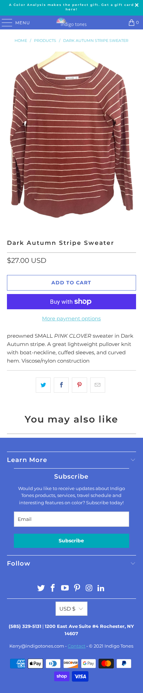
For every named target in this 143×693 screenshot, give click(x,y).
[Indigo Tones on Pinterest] (77, 588)
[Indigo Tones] (71, 22)
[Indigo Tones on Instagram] (89, 588)
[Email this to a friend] (97, 385)
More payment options (71, 318)
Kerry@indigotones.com (36, 646)
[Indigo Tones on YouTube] (65, 588)
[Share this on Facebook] (61, 385)
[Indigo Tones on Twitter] (41, 588)
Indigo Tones (118, 646)
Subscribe (71, 540)
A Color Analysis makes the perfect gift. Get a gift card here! (71, 7)
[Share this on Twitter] (43, 385)
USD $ (67, 608)
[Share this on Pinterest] (79, 385)
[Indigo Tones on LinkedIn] (101, 588)
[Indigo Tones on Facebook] (53, 588)
